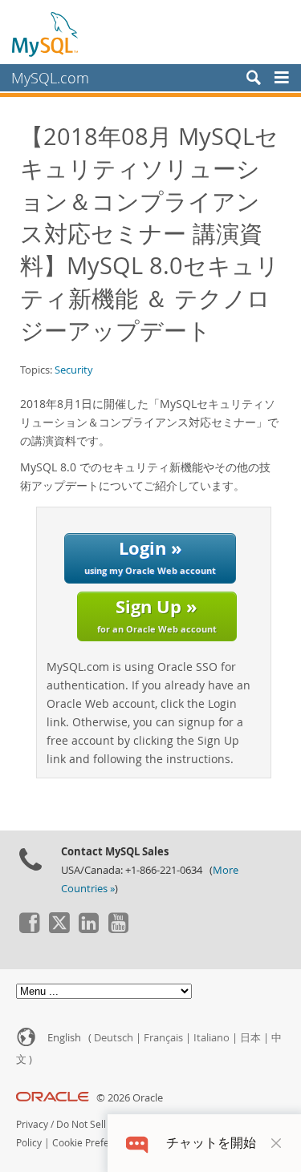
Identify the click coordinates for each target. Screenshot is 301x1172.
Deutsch (113, 1038)
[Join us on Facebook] (29, 929)
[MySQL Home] (46, 34)
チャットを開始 (211, 1143)
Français (163, 1038)
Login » (150, 555)
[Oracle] (52, 1098)
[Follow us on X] (58, 929)
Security (74, 369)
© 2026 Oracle (129, 1098)
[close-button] (276, 1143)
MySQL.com (50, 77)
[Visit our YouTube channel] (118, 929)
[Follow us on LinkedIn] (88, 929)
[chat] (137, 1142)
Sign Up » (157, 614)
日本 (250, 1038)
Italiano (211, 1038)
